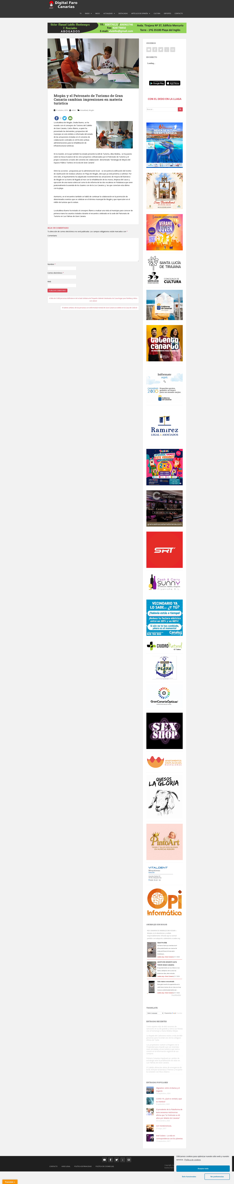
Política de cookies (192, 1160)
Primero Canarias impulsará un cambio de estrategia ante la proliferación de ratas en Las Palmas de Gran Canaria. (163, 1060)
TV (80, 13)
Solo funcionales (189, 1177)
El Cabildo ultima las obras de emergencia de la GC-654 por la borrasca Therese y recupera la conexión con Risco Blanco (164, 1069)
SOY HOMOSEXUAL (164, 1126)
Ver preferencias (217, 1177)
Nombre (52, 264)
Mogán (91, 110)
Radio (87, 13)
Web (49, 281)
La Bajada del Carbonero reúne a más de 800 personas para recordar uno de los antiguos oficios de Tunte (164, 1037)
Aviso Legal (66, 1166)
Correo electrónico (56, 273)
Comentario (52, 235)
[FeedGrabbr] (164, 995)
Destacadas (123, 13)
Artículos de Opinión (139, 13)
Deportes (167, 13)
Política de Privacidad (83, 1166)
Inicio (97, 13)
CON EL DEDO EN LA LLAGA (164, 99)
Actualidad (108, 13)
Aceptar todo (203, 1169)
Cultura (157, 13)
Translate (179, 1013)
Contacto (179, 13)
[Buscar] (180, 109)
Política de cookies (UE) (105, 1166)
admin (73, 110)
